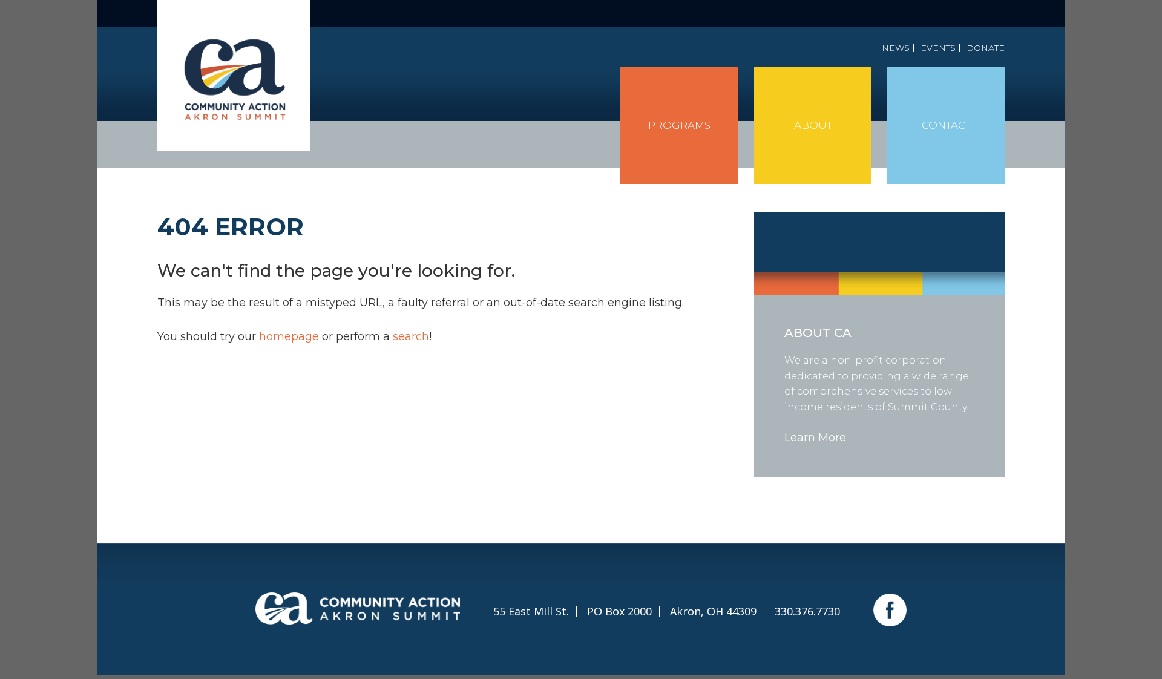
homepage (289, 336)
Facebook (890, 610)
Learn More (815, 437)
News (896, 48)
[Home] (233, 75)
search (411, 336)
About (813, 125)
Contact (946, 125)
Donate (986, 48)
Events (938, 48)
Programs (679, 125)
